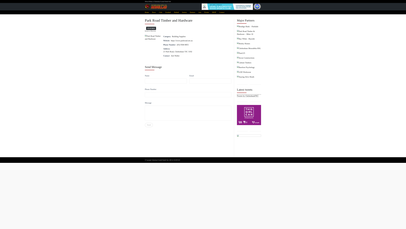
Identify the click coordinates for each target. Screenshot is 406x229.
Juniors (184, 12)
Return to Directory (150, 31)
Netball (176, 12)
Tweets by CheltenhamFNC (247, 96)
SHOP (214, 12)
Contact (221, 12)
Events (206, 12)
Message (148, 103)
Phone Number (150, 89)
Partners (192, 12)
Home (147, 12)
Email (191, 76)
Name (147, 76)
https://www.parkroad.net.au (182, 41)
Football (168, 12)
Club (160, 12)
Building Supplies (179, 36)
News (154, 12)
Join (199, 12)
